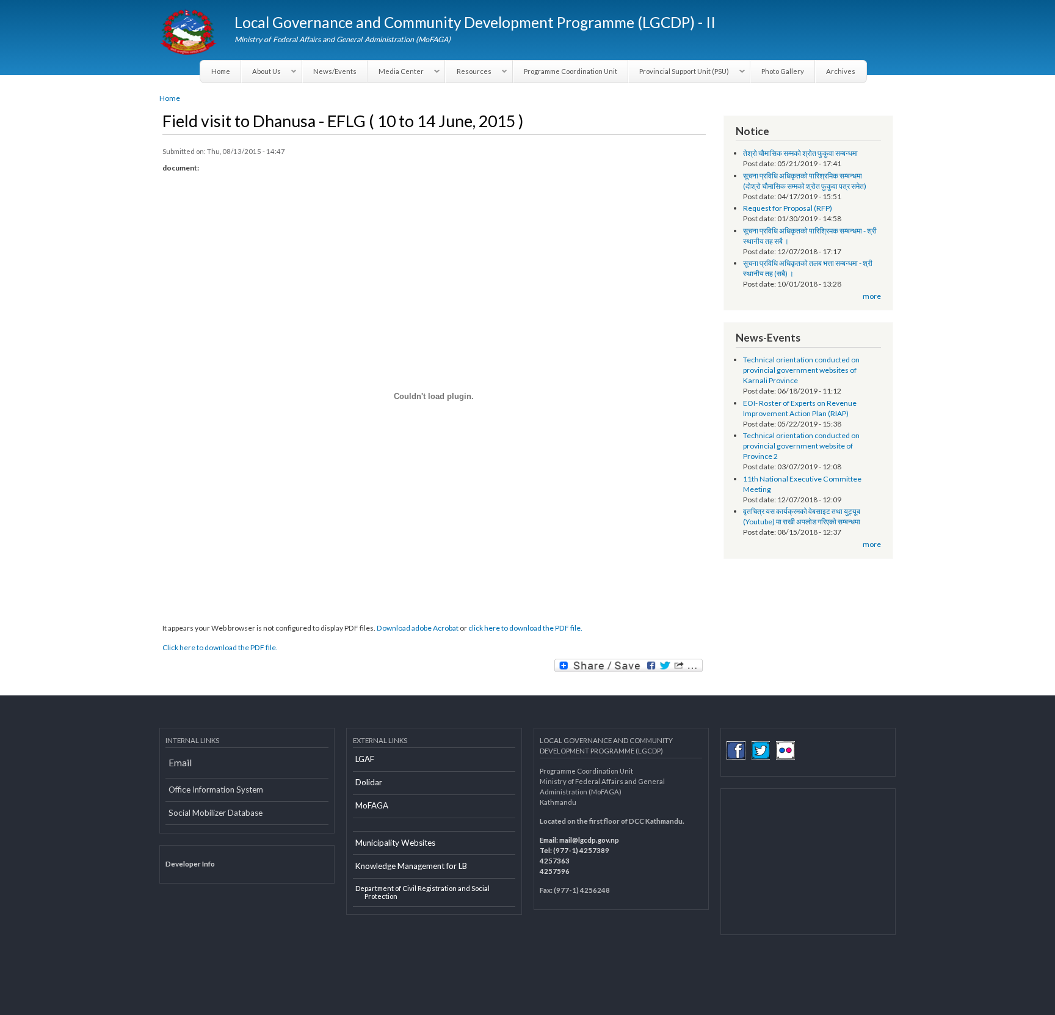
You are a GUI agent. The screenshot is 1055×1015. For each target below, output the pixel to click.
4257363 (555, 861)
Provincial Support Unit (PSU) (679, 71)
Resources (468, 71)
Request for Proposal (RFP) (787, 208)
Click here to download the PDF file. (220, 647)
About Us (261, 71)
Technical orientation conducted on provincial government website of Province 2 (801, 446)
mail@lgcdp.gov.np (589, 840)
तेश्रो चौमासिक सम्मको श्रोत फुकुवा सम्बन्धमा (800, 153)
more (872, 296)
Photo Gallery (782, 71)
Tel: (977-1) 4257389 (574, 850)
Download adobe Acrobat (418, 627)
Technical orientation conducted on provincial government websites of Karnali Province (801, 370)
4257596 (555, 871)
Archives (840, 71)
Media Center (396, 71)
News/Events (335, 71)
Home (220, 71)
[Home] (189, 33)
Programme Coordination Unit (570, 71)
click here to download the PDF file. (525, 627)
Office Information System (216, 789)
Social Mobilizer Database (216, 813)
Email (180, 762)
